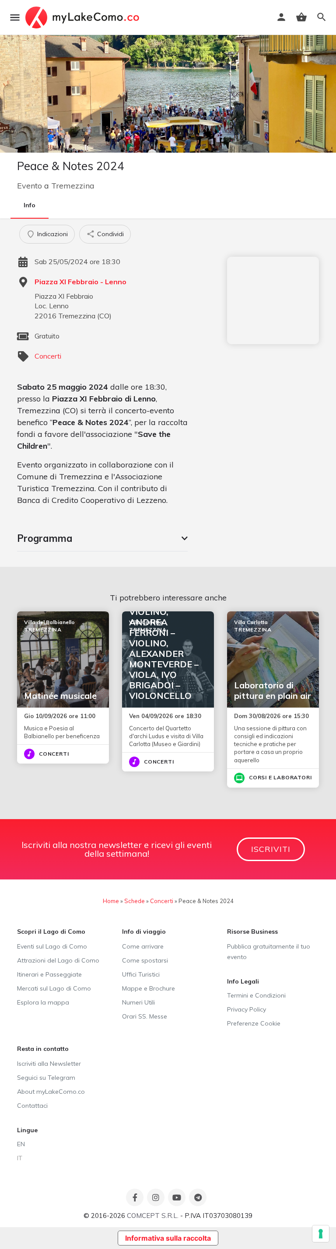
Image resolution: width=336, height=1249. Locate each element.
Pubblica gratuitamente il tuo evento (268, 951)
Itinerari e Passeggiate (49, 974)
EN (21, 1144)
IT (19, 1158)
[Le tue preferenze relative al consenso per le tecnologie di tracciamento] (320, 1233)
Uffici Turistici (141, 974)
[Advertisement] (273, 300)
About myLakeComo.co (51, 1091)
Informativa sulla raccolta (168, 1238)
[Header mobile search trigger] (321, 17)
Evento (29, 186)
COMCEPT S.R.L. (152, 1215)
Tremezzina (72, 186)
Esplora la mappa (43, 1002)
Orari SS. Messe (144, 1016)
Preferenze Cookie (253, 1023)
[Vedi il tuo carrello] (301, 17)
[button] (102, 538)
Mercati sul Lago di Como (54, 988)
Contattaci (32, 1105)
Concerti (48, 356)
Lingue (27, 1130)
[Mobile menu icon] (15, 17)
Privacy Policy (246, 1009)
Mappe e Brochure (148, 988)
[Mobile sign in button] (281, 17)
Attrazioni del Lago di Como (58, 960)
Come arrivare (143, 946)
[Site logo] (83, 17)
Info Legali (243, 981)
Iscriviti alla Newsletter (49, 1064)
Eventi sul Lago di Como (52, 946)
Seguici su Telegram (46, 1078)
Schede (134, 900)
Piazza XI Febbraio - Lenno (80, 281)
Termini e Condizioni (256, 995)
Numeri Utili (138, 1002)
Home (111, 900)
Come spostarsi (145, 960)
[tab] (102, 538)
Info (29, 205)
